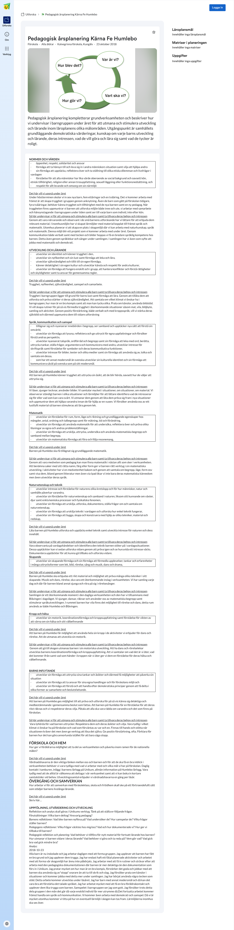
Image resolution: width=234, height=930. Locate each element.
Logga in (217, 7)
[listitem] (6, 21)
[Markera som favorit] (154, 32)
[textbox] (92, 531)
